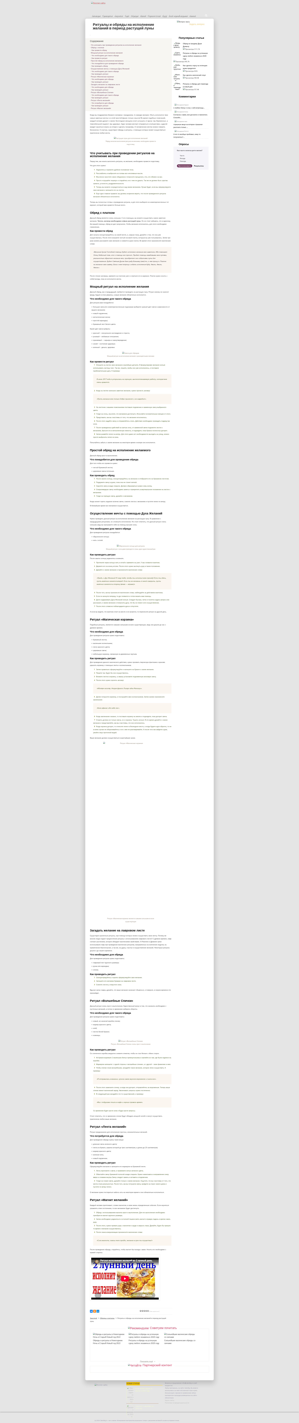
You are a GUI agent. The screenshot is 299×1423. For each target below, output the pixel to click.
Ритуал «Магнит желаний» (101, 108)
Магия (142, 15)
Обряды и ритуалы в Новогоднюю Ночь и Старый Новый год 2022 (108, 1341)
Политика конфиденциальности (177, 1403)
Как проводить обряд (100, 66)
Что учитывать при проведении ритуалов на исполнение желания (116, 45)
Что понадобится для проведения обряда (108, 63)
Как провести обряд (99, 50)
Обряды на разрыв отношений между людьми (142, 1354)
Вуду (164, 15)
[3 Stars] (144, 1311)
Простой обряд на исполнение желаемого (107, 61)
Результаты (199, 166)
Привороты (107, 15)
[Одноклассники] (94, 1311)
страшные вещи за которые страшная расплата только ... (188, 125)
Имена (192, 15)
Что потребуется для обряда (103, 103)
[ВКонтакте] (91, 1311)
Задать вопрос (197, 24)
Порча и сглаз (153, 15)
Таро (126, 15)
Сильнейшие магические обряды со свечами (179, 1341)
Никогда (183, 161)
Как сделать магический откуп (194, 75)
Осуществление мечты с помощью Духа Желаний (110, 69)
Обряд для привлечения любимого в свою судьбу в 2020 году (180, 1354)
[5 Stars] (148, 1311)
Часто (182, 156)
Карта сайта (169, 1400)
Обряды (134, 15)
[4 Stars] (146, 1311)
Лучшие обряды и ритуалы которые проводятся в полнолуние (108, 1354)
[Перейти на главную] (149, 2)
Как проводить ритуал (100, 74)
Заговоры (95, 15)
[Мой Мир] (97, 1311)
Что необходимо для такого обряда (105, 55)
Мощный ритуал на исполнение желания (107, 53)
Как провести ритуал (99, 58)
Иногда (182, 158)
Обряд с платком (97, 47)
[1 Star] (140, 1311)
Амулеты (118, 15)
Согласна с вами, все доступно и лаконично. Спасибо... (190, 116)
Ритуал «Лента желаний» (100, 100)
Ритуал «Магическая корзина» (102, 77)
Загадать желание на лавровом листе (105, 84)
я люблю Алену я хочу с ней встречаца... (189, 108)
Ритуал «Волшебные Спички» (102, 92)
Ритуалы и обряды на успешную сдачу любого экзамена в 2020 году (195, 56)
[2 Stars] (142, 1311)
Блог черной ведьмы (177, 15)
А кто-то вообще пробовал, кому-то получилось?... (187, 135)
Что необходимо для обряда (103, 79)
